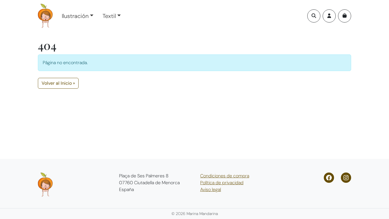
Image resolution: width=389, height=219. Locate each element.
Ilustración (75, 16)
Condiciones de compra (224, 176)
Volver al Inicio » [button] (58, 83)
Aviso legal (210, 189)
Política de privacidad (221, 183)
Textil (109, 16)
